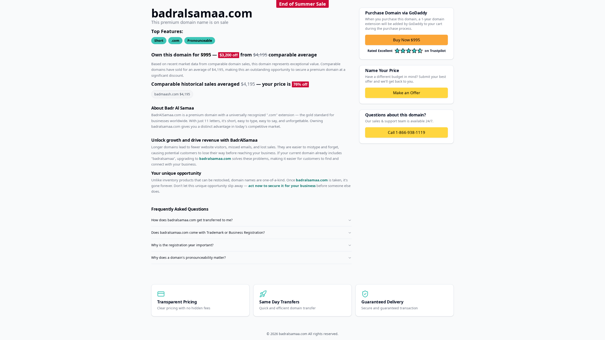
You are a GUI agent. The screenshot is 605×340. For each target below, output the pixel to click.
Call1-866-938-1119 (406, 132)
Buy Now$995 (406, 39)
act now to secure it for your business (281, 185)
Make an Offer (406, 92)
